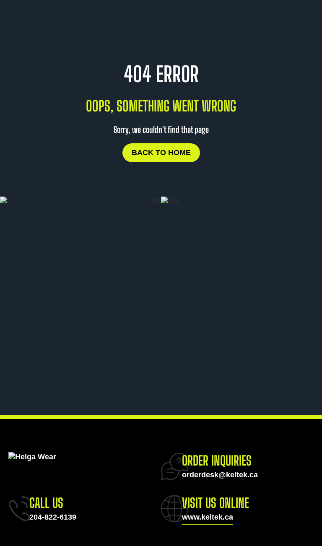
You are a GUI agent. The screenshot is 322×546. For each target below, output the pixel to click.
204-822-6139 (52, 517)
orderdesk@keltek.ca (220, 475)
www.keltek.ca (207, 517)
